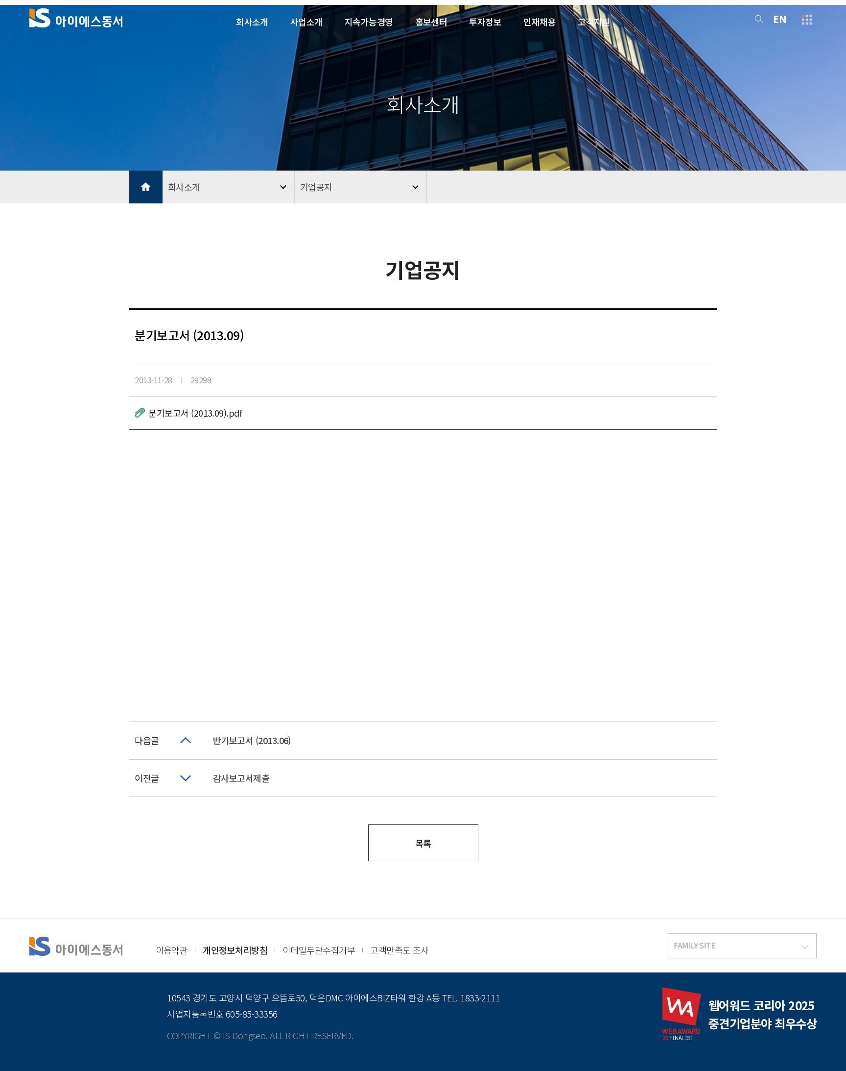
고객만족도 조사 (399, 950)
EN (779, 19)
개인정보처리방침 (235, 950)
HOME (146, 187)
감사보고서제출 (241, 778)
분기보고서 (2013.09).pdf (195, 412)
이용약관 (172, 950)
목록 (423, 843)
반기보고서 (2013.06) (252, 740)
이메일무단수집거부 (318, 950)
